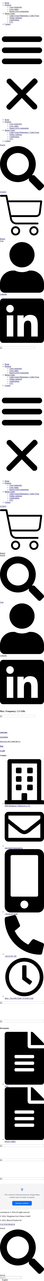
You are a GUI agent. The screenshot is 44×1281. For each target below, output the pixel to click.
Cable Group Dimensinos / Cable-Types (24, 16)
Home (7, 3)
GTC (11, 22)
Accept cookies (21, 1203)
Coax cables (13, 9)
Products (8, 5)
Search (2, 1228)
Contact (7, 24)
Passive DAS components (19, 11)
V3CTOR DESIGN (7, 1224)
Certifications (14, 20)
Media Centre (10, 14)
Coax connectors (15, 7)
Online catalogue (15, 18)
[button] (22, 72)
